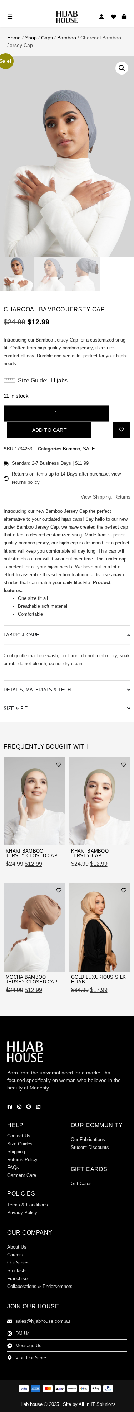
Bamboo (66, 37)
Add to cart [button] (44, 836)
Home (14, 37)
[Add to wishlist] (121, 429)
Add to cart (49, 430)
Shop (31, 37)
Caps (47, 37)
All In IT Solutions (97, 1404)
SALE (89, 449)
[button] (121, 68)
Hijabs (59, 380)
